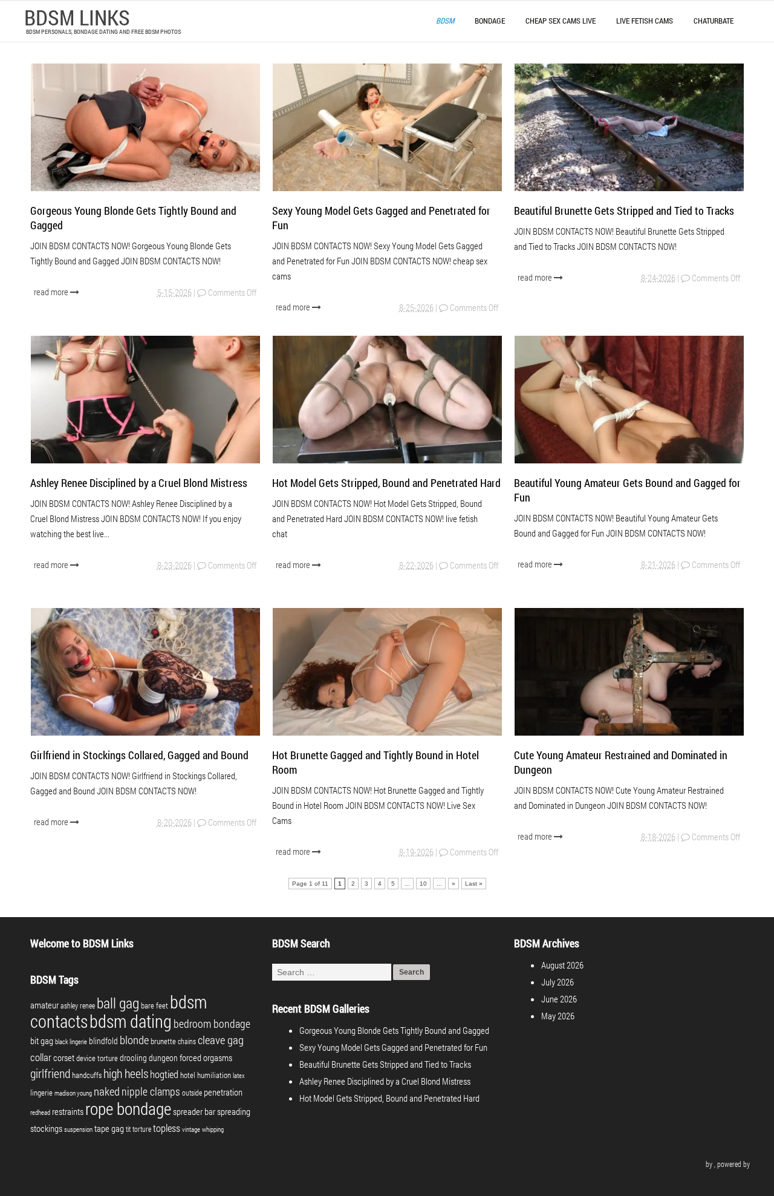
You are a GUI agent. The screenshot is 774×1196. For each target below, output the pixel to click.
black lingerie (71, 1042)
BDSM (445, 20)
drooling (133, 1058)
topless (166, 1128)
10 (423, 883)
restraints (67, 1111)
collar (40, 1057)
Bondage (490, 20)
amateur (44, 1005)
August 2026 (562, 965)
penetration (223, 1092)
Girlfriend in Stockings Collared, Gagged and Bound (139, 755)
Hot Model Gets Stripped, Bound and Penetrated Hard (386, 482)
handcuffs (87, 1075)
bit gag (41, 1040)
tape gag (109, 1128)
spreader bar (194, 1111)
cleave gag (221, 1039)
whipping (213, 1129)
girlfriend (50, 1073)
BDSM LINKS (77, 17)
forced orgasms (206, 1057)
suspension (78, 1129)
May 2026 (557, 1016)
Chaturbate (713, 20)
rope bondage (128, 1108)
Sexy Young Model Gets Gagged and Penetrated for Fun (393, 1047)
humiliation (214, 1075)
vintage (191, 1129)
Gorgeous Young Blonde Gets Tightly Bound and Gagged (394, 1030)
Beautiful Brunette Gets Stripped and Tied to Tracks (624, 210)
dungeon (163, 1058)
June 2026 (559, 999)
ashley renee (77, 1005)
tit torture (138, 1129)
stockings (46, 1128)
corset (63, 1058)
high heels (125, 1073)
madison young (73, 1093)
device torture (97, 1058)
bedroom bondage (212, 1023)
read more (52, 292)
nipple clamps (151, 1091)
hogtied (164, 1074)
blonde (134, 1039)
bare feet (154, 1005)
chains (187, 1041)
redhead (40, 1112)
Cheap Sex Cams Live (560, 20)
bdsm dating (130, 1021)
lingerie (41, 1092)
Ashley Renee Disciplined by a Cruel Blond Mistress (138, 482)
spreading (233, 1111)
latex (239, 1075)
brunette (163, 1041)
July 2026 (557, 982)
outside (192, 1092)
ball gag (118, 1003)
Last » (474, 883)
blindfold (103, 1041)
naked (107, 1091)
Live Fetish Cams (644, 20)
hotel (187, 1075)
